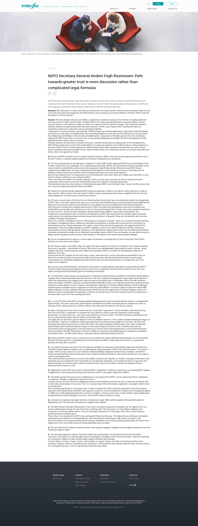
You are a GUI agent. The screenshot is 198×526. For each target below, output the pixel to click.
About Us (114, 8)
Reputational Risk (81, 482)
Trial (158, 4)
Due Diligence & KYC (83, 478)
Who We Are (57, 478)
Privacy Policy (134, 478)
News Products (80, 485)
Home (23, 54)
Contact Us (172, 8)
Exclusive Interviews (43, 54)
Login (171, 4)
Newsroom (31, 54)
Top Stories (104, 478)
